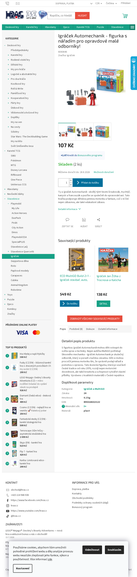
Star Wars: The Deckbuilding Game (29, 136)
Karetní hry (16, 55)
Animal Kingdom (19, 285)
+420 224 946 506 (20, 495)
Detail (103, 303)
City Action (17, 227)
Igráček (15, 256)
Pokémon (16, 160)
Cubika (14, 280)
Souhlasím (114, 550)
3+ (85, 406)
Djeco (10, 304)
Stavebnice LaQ (19, 247)
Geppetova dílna (20, 261)
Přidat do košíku (90, 182)
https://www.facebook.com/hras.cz (30, 500)
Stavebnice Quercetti (22, 251)
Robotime (16, 290)
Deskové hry (14, 45)
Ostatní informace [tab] (107, 329)
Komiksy (11, 309)
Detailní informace (67, 209)
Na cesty (15, 127)
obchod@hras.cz (20, 490)
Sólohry (15, 132)
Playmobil (16, 204)
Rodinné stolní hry (20, 60)
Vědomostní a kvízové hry (24, 112)
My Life (15, 208)
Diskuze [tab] (90, 329)
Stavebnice (13, 199)
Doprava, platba (65, 3)
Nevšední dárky (15, 194)
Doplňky (15, 117)
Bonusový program (82, 507)
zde (50, 559)
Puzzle (10, 299)
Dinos (15, 232)
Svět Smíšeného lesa (22, 146)
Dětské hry (16, 65)
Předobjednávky (20, 50)
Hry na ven (16, 122)
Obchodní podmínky (82, 498)
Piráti (14, 223)
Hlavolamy (12, 189)
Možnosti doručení (104, 172)
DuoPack (16, 218)
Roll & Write (17, 89)
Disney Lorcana (19, 170)
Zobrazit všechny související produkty (95, 318)
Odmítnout (92, 550)
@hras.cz (16, 516)
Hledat (82, 15)
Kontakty (77, 493)
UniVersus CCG (18, 184)
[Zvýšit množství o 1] (71, 181)
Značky (11, 314)
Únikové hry (17, 108)
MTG (13, 165)
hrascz (14, 505)
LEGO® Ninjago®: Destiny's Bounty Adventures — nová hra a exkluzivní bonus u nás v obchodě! (34, 532)
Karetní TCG (13, 151)
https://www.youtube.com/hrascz (29, 511)
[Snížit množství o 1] (71, 185)
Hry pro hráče (18, 69)
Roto (13, 266)
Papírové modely (20, 271)
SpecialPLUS (18, 242)
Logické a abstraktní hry (23, 74)
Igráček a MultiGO (94, 389)
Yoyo (9, 295)
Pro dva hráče (18, 79)
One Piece (16, 180)
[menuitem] (12, 27)
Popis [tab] (63, 329)
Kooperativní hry (20, 98)
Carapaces (16, 275)
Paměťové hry (18, 93)
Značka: (66, 55)
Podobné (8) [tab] (76, 329)
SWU (13, 156)
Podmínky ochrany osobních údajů (90, 503)
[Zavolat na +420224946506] (11, 3)
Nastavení (22, 568)
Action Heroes (19, 213)
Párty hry (15, 103)
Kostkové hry (18, 84)
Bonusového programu (90, 155)
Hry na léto (16, 141)
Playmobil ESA (19, 237)
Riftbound (16, 175)
